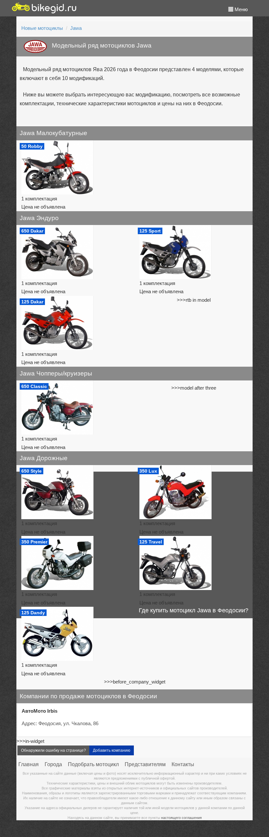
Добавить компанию (111, 750)
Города (53, 764)
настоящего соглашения (181, 818)
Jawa (76, 28)
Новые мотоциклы (42, 28)
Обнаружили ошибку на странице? (53, 750)
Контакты (183, 764)
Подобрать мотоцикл (93, 764)
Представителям (145, 764)
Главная (28, 764)
